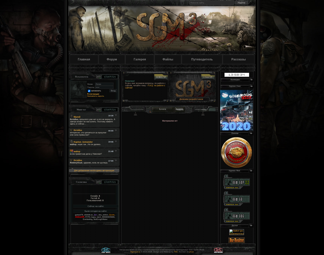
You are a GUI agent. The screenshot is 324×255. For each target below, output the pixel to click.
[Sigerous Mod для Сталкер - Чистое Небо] (236, 205)
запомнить (96, 91)
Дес (95, 215)
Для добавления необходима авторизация (94, 170)
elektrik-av (88, 215)
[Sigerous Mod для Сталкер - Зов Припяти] (236, 188)
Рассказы (238, 59)
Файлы (168, 59)
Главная (84, 59)
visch (99, 217)
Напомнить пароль (95, 96)
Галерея (140, 59)
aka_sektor (103, 215)
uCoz (191, 252)
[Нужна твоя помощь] (236, 167)
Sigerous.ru (135, 252)
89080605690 (108, 217)
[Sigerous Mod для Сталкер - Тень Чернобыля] (236, 222)
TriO (176, 252)
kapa (93, 217)
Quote (112, 215)
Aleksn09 (79, 217)
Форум (112, 59)
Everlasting (87, 219)
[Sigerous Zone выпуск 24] (236, 130)
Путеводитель (202, 59)
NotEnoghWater (100, 219)
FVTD (87, 217)
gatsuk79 (79, 215)
